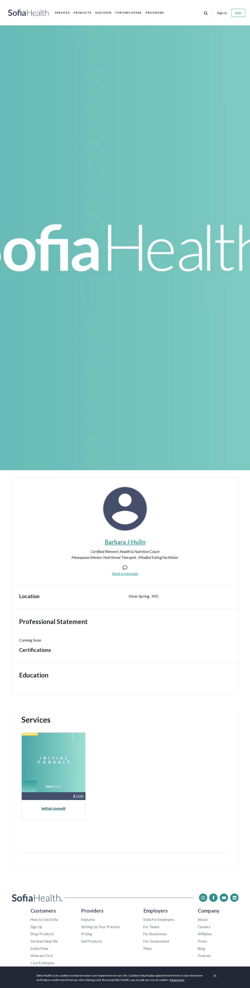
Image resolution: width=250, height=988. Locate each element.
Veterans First (42, 956)
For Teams (151, 927)
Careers (204, 927)
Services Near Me (44, 941)
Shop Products (42, 934)
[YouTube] (224, 898)
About (203, 919)
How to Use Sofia (44, 919)
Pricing (86, 934)
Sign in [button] (222, 13)
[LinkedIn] (234, 898)
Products (82, 12)
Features (88, 919)
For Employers (128, 12)
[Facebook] (213, 898)
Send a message (125, 573)
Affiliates (205, 934)
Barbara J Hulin (125, 541)
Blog (201, 948)
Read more (177, 980)
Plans (147, 948)
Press (202, 941)
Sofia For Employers (158, 919)
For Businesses (155, 934)
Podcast (204, 956)
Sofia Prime (39, 948)
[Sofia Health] (28, 12)
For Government (156, 941)
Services (62, 12)
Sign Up (36, 927)
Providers (155, 12)
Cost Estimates (42, 963)
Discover (103, 12)
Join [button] (238, 13)
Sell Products (91, 941)
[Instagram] (203, 898)
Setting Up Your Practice (100, 927)
